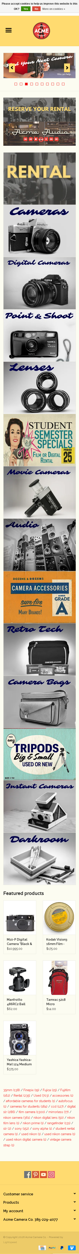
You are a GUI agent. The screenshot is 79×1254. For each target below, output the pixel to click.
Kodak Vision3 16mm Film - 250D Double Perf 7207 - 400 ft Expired (57, 942)
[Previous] (12, 67)
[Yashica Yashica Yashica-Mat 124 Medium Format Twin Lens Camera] (19, 1038)
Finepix (31, 1090)
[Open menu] (8, 30)
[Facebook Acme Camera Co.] (27, 1174)
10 (63, 84)
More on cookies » (53, 9)
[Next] (67, 67)
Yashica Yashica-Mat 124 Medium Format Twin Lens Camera (19, 1062)
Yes (25, 9)
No (36, 9)
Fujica (50, 1090)
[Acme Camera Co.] (48, 30)
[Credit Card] (42, 1247)
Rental (22, 1095)
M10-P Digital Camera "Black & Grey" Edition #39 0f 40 (19, 942)
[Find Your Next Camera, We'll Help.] (39, 65)
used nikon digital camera (26, 1139)
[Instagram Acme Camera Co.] (51, 1174)
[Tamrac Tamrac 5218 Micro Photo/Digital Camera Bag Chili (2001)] (59, 978)
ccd (57, 1106)
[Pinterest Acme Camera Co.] (35, 1174)
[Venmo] (71, 1247)
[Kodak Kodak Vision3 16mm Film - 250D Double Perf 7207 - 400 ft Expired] (59, 917)
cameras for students (28, 1106)
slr (7, 1128)
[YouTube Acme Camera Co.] (43, 1174)
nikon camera (16, 1117)
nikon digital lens (49, 1117)
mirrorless (58, 1112)
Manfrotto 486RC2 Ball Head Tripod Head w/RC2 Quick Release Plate (18, 1002)
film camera (32, 1112)
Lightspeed (10, 1242)
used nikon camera (59, 1134)
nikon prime (33, 1123)
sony (22, 1128)
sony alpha (42, 1128)
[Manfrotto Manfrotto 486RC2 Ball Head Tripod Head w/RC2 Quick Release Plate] (19, 978)
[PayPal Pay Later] (61, 1247)
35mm (11, 1090)
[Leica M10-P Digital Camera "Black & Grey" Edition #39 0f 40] (19, 917)
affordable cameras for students (30, 1101)
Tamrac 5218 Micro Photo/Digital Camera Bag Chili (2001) (57, 1002)
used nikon (31, 1134)
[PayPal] (52, 1247)
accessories (62, 1095)
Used (41, 1095)
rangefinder (58, 1123)
